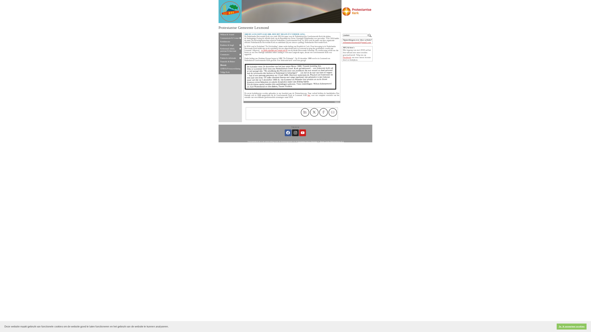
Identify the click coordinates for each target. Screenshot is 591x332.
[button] (169, 326)
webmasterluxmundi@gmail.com (357, 42)
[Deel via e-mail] (333, 112)
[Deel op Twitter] (314, 112)
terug (337, 102)
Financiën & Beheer (227, 62)
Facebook (347, 57)
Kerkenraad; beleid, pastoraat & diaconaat (228, 50)
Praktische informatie (228, 58)
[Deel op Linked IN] (305, 112)
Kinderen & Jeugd (227, 45)
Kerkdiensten (225, 42)
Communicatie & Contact (229, 38)
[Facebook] (288, 132)
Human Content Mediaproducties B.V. (332, 141)
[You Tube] (302, 132)
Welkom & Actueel (227, 35)
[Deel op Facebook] (323, 112)
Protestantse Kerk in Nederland (307, 141)
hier (309, 95)
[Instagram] (295, 132)
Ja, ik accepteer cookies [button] (572, 326)
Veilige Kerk (225, 72)
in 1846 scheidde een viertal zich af (274, 50)
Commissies (224, 54)
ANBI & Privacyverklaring (230, 69)
